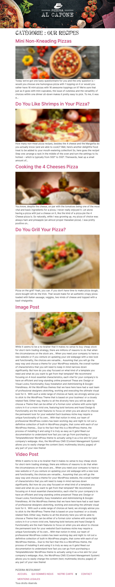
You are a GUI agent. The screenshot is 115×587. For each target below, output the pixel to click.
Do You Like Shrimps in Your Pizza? (52, 104)
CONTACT (86, 574)
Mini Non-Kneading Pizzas (43, 41)
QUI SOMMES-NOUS (42, 574)
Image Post (27, 307)
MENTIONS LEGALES (29, 579)
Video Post (26, 454)
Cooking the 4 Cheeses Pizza (46, 166)
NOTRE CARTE (65, 574)
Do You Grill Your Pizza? (40, 229)
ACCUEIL (22, 574)
